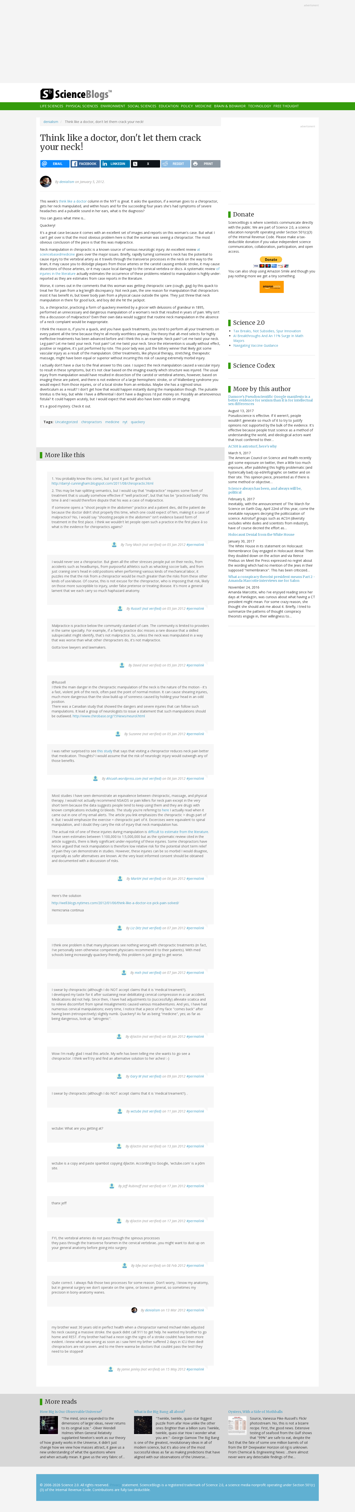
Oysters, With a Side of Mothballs (255, 1412)
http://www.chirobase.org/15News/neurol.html (109, 716)
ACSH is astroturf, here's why (252, 446)
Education (168, 106)
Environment (112, 106)
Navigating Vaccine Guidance (255, 345)
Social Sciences (142, 106)
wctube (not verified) (146, 1111)
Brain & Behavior (230, 106)
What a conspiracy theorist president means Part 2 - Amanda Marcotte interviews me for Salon (271, 579)
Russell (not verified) (146, 608)
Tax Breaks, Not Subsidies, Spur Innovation (267, 331)
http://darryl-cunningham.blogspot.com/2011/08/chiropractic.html (102, 483)
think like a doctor (73, 201)
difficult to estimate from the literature (178, 831)
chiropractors (91, 422)
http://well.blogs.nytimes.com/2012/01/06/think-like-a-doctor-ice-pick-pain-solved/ (115, 903)
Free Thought (286, 106)
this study (104, 751)
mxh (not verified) (148, 972)
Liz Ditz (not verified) (145, 928)
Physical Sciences (82, 106)
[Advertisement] (177, 42)
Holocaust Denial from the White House (261, 534)
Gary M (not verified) (145, 1076)
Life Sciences (51, 106)
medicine (112, 422)
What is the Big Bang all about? (159, 1412)
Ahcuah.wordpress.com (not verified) (133, 778)
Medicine (203, 106)
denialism (50, 121)
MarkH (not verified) (146, 878)
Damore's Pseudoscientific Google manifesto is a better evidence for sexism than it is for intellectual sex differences (270, 400)
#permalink (195, 544)
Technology (259, 106)
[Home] (86, 94)
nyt (125, 422)
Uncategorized (66, 422)
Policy (187, 106)
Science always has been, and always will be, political (264, 490)
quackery (138, 422)
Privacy (115, 1485)
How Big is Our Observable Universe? (71, 1412)
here (165, 810)
